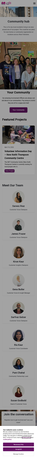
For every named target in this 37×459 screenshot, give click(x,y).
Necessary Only (18, 444)
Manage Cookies (18, 454)
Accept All (18, 449)
